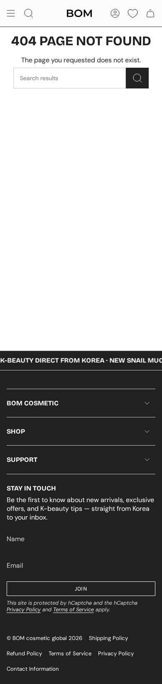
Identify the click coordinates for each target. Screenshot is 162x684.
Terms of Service (73, 609)
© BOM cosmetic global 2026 (44, 638)
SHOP (16, 431)
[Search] (137, 78)
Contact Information (33, 668)
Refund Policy (24, 653)
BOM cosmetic (33, 403)
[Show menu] (10, 13)
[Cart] (150, 13)
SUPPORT (22, 459)
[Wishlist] (132, 13)
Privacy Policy (24, 609)
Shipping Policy (108, 638)
